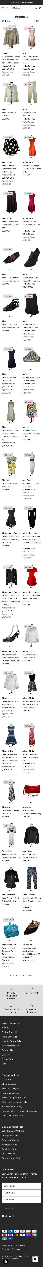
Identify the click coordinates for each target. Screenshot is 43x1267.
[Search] (8, 8)
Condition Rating (10, 1149)
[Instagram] (6, 1216)
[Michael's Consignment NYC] (21, 8)
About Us (6, 1027)
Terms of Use (20, 1245)
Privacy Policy (7, 1245)
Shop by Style (9, 1083)
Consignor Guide (10, 1135)
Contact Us (7, 1050)
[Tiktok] (13, 1216)
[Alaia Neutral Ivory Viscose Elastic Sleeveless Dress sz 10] (11, 411)
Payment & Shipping (12, 1106)
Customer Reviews (11, 1045)
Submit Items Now (11, 1158)
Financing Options (10, 1093)
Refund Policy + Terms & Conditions (19, 1111)
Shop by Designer (10, 1088)
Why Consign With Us (13, 1131)
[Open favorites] (35, 1259)
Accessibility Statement (11, 1249)
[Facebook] (3, 1216)
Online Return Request (13, 1115)
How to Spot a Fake (12, 1041)
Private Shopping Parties (14, 1097)
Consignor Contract (11, 1140)
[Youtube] (10, 1216)
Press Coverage (9, 1036)
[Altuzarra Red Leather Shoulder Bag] (31, 791)
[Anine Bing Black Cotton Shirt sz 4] (31, 835)
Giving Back (7, 1059)
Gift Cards (7, 1079)
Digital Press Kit (10, 1032)
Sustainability (8, 1153)
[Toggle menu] (2, 8)
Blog (4, 1063)
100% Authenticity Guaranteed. (22, 2)
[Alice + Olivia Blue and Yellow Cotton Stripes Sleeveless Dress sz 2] (11, 735)
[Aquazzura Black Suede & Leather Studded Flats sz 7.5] (31, 929)
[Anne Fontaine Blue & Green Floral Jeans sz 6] (31, 879)
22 (22, 975)
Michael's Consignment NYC (18, 1256)
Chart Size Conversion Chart (15, 1102)
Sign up (9, 1208)
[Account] (35, 8)
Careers (5, 1054)
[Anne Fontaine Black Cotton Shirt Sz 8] (11, 879)
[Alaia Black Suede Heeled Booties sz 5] (31, 258)
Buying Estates (9, 1144)
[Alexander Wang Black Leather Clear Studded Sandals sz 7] (11, 635)
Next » (30, 975)
